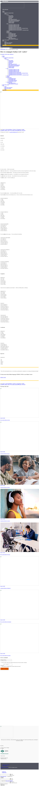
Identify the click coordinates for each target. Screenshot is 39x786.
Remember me (9, 776)
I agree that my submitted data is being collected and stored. (11, 666)
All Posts (3, 49)
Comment (2, 665)
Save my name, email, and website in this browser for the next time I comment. (14, 662)
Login (5, 771)
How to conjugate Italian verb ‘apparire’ (5, 655)
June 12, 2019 (5, 129)
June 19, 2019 (2, 451)
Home (1, 49)
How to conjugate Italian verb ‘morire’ (5, 554)
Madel (23, 129)
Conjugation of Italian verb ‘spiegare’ (5, 487)
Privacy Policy (4, 765)
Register (5, 772)
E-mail (1, 660)
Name (1, 659)
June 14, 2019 (2, 586)
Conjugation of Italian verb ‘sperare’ (5, 453)
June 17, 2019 (2, 552)
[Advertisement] (19, 160)
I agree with (7, 780)
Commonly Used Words (4, 767)
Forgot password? (3, 776)
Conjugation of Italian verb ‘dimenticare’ (5, 588)
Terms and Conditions (5, 764)
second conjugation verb (14, 132)
